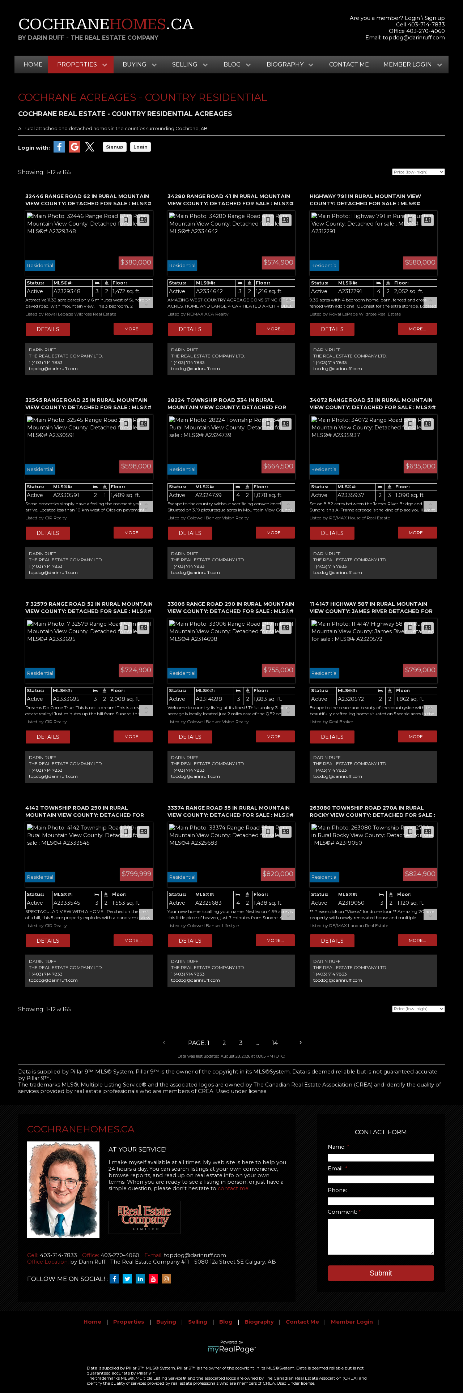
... (257, 1043)
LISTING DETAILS (48, 329)
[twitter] (129, 1279)
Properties (128, 1322)
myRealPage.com (231, 1350)
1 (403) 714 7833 (46, 362)
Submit (381, 1273)
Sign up (435, 18)
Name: (337, 1147)
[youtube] (155, 1279)
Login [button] (140, 147)
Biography (259, 1322)
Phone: (337, 1190)
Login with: (34, 148)
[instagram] (168, 1279)
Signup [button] (114, 147)
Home (33, 64)
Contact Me (349, 64)
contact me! (234, 1188)
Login (412, 18)
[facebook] (116, 1279)
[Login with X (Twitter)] (89, 150)
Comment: (343, 1212)
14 (275, 1043)
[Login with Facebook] (59, 150)
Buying (166, 1322)
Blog (226, 1322)
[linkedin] (142, 1279)
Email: (336, 1168)
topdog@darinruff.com (414, 37)
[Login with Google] (74, 150)
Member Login (352, 1322)
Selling (197, 1322)
